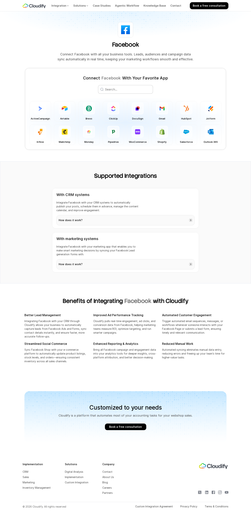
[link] (34, 5)
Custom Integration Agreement (154, 506)
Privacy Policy (188, 506)
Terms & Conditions (216, 506)
